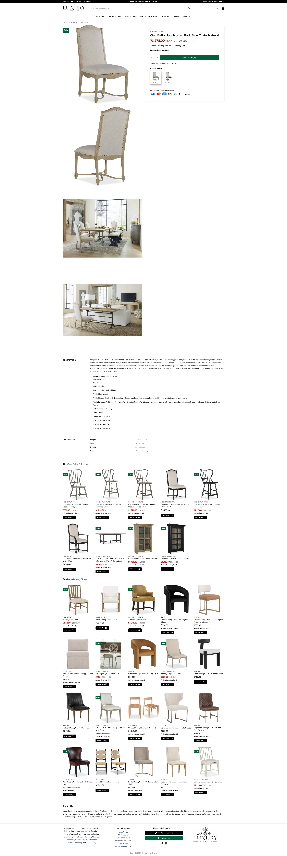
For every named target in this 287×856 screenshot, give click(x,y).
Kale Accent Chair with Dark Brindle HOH (78, 783)
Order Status (123, 843)
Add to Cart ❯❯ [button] (69, 517)
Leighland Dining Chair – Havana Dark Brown (207, 729)
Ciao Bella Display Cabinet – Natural (143, 558)
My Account (123, 835)
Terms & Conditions (123, 846)
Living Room (129, 16)
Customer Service (123, 838)
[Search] (189, 8)
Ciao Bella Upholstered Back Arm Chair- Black (77, 559)
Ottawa (70, 842)
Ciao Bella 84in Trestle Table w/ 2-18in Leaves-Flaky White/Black (110, 559)
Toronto (88, 837)
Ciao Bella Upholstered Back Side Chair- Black (175, 505)
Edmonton (93, 839)
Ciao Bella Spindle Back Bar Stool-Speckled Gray (110, 505)
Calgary (85, 839)
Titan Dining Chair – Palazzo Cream (208, 674)
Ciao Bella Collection (78, 464)
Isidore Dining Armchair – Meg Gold (143, 674)
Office (142, 16)
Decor (176, 16)
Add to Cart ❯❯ (189, 57)
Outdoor (152, 16)
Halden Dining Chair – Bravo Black (77, 728)
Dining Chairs (83, 22)
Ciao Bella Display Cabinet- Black (175, 558)
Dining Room (114, 16)
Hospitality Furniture (122, 840)
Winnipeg (78, 842)
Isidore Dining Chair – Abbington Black (174, 620)
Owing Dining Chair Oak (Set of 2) (142, 728)
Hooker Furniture (158, 32)
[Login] (217, 8)
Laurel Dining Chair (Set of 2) (108, 782)
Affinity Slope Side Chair (171, 674)
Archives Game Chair (137, 619)
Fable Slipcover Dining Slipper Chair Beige (78, 674)
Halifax (78, 839)
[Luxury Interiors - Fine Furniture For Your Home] (74, 8)
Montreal (96, 837)
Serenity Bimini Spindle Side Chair (208, 782)
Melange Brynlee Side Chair (107, 674)
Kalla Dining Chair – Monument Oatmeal (174, 783)
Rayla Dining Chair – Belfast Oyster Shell (143, 783)
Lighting (165, 16)
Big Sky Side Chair (70, 619)
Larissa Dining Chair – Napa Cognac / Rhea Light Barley (209, 620)
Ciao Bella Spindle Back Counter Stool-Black (207, 505)
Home (65, 22)
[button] (223, 8)
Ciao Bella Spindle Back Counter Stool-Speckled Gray (141, 505)
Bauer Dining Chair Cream (106, 619)
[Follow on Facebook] (162, 843)
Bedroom (100, 16)
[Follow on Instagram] (166, 843)
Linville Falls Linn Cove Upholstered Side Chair (110, 729)
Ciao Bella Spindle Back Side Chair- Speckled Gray (77, 505)
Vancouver (70, 839)
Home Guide (123, 832)
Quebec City (91, 842)
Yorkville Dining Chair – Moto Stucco (176, 728)
